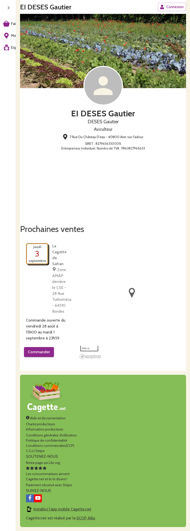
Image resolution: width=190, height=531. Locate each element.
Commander (39, 352)
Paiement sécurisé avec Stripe (49, 485)
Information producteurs (44, 429)
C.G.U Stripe (35, 451)
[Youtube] (38, 498)
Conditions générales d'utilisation (51, 435)
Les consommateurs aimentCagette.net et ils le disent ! (48, 476)
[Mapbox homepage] (90, 356)
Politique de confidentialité (46, 440)
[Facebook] (30, 498)
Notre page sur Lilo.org (43, 462)
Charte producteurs (40, 424)
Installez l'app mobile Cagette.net (62, 509)
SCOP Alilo (85, 518)
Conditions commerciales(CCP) (50, 445)
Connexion (175, 7)
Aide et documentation (47, 418)
